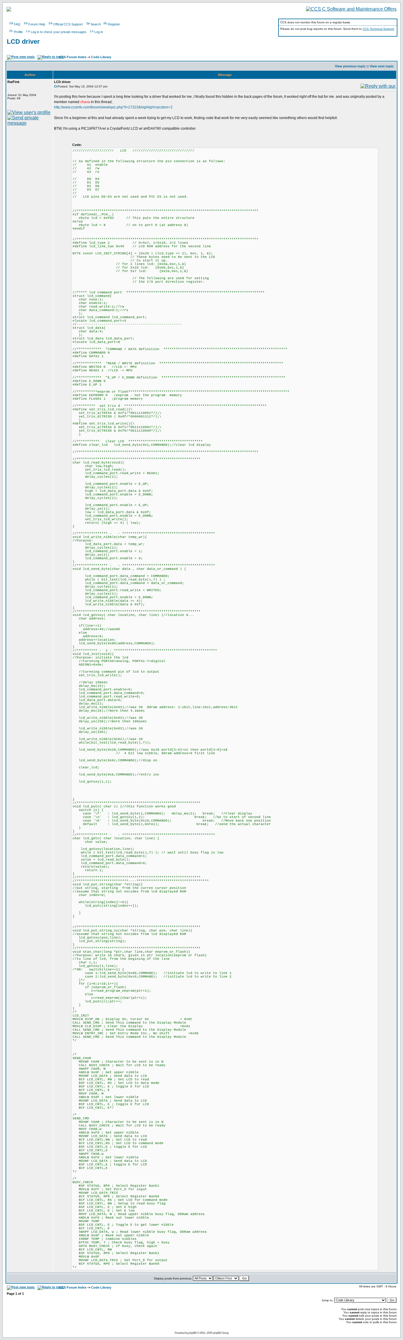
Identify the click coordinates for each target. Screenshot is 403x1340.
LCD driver (23, 41)
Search (96, 24)
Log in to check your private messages (58, 32)
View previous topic (350, 66)
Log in (98, 32)
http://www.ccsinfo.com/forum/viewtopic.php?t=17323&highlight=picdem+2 (113, 107)
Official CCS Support (68, 24)
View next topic (382, 66)
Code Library (101, 57)
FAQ (17, 24)
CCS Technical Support (378, 28)
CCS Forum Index (72, 57)
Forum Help (36, 24)
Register (114, 24)
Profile (18, 32)
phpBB (192, 1332)
